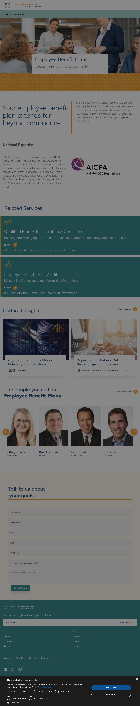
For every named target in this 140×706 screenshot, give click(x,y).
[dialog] (70, 691)
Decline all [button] (111, 694)
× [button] (137, 679)
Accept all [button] (111, 687)
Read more (47, 687)
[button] (47, 702)
